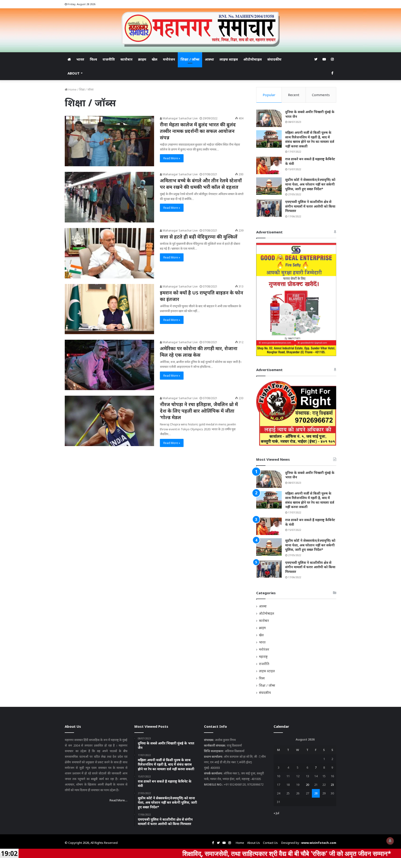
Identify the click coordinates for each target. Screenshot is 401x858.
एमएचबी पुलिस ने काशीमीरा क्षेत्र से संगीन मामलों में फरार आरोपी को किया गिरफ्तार (310, 206)
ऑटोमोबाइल (252, 59)
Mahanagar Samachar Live (180, 118)
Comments (321, 94)
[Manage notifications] (390, 841)
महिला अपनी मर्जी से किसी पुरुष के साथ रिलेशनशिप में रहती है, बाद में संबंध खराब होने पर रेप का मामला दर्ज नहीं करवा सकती (309, 139)
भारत (80, 59)
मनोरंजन (169, 59)
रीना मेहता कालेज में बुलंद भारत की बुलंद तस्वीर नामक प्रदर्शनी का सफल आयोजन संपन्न (198, 131)
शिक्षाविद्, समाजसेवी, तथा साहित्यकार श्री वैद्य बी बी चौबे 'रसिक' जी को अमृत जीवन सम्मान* (240, 853)
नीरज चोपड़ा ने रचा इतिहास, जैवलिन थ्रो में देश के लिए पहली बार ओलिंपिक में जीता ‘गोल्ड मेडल (199, 411)
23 (332, 785)
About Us (253, 843)
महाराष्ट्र (263, 656)
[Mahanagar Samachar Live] (200, 29)
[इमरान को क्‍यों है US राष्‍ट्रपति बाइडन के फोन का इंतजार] (109, 309)
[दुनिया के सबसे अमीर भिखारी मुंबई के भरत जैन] (269, 118)
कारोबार (126, 59)
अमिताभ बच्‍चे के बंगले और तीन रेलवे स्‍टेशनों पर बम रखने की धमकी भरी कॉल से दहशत (201, 183)
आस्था (209, 59)
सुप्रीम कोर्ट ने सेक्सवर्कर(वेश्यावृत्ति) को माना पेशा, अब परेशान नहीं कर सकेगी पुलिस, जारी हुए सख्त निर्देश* (310, 184)
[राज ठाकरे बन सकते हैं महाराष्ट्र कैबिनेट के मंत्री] (269, 165)
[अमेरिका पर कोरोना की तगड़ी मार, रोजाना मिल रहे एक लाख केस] (109, 365)
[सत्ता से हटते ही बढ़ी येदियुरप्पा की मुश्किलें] (109, 253)
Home (72, 89)
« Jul (276, 813)
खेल (154, 59)
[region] (296, 299)
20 (307, 785)
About (74, 73)
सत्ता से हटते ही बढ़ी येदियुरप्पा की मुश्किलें (198, 237)
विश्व (93, 59)
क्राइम (142, 59)
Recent (293, 94)
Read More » (171, 158)
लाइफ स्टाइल (229, 59)
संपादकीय (274, 59)
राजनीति (109, 59)
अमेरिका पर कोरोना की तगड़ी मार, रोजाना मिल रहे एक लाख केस (198, 351)
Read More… (118, 800)
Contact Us (270, 843)
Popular (269, 94)
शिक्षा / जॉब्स (190, 59)
